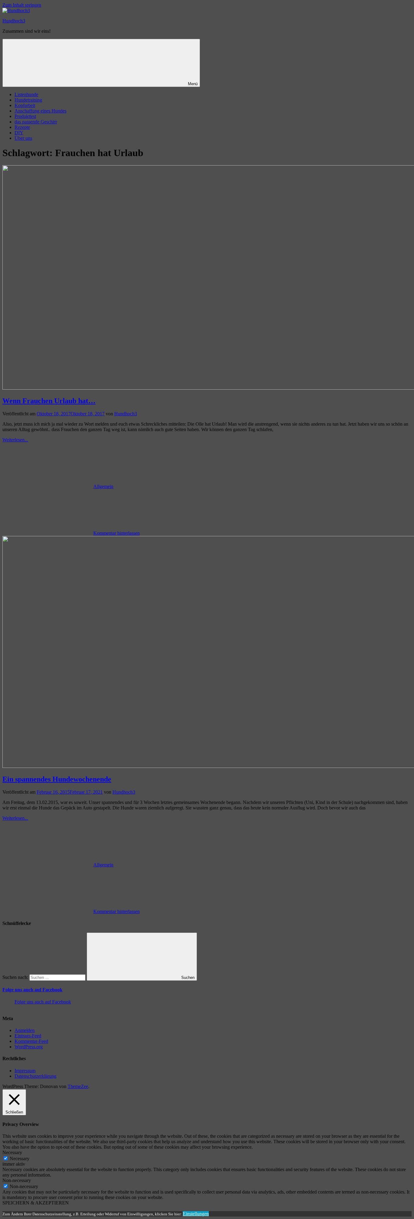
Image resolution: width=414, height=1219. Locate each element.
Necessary (19, 1158)
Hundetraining (28, 99)
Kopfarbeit (25, 105)
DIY (19, 132)
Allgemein (103, 486)
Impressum (25, 1070)
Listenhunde (26, 94)
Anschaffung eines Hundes (40, 110)
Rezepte (22, 127)
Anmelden (25, 1030)
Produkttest (25, 116)
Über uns (23, 138)
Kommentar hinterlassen (116, 533)
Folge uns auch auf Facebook (32, 989)
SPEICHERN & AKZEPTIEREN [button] (35, 1202)
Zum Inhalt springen (21, 5)
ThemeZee (78, 1086)
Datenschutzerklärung (35, 1076)
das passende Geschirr (36, 121)
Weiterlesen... (15, 439)
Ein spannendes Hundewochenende (56, 779)
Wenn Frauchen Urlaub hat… (48, 401)
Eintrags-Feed (28, 1035)
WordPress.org (29, 1046)
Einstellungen (196, 1213)
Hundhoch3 (13, 20)
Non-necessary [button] (16, 1180)
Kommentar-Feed (31, 1041)
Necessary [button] (12, 1152)
